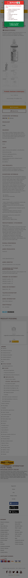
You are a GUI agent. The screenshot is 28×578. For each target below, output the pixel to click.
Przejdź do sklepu (14, 24)
